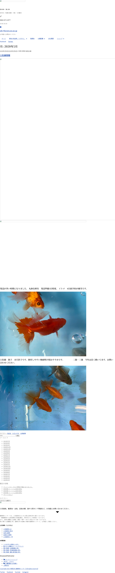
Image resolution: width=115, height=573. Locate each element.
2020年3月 (6, 461)
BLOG (9, 433)
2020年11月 (6, 449)
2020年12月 (7, 447)
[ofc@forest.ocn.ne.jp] (0, 27)
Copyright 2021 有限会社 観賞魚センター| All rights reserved (19, 569)
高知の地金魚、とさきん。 (17, 38)
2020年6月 (6, 457)
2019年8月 (6, 472)
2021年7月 (6, 441)
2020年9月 (6, 451)
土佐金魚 (23, 433)
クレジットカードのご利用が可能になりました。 (18, 487)
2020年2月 (6, 463)
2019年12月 (6, 466)
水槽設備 (40, 38)
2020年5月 (6, 459)
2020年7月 (6, 455)
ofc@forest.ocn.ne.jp (8, 31)
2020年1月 (6, 464)
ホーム (4, 38)
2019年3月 (6, 476)
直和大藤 (28, 51)
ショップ (59, 38)
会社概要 (51, 38)
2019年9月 (6, 470)
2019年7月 (6, 474)
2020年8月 (6, 453)
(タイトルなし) (8, 495)
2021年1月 (6, 445)
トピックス (15, 433)
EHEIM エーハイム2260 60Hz (12, 489)
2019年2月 (6, 478)
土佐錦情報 (5, 55)
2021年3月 (6, 443)
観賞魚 (32, 38)
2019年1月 (6, 480)
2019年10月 (6, 468)
